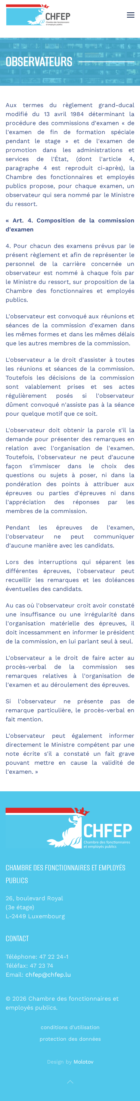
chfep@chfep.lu (48, 974)
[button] (130, 15)
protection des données (70, 1039)
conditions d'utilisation (70, 1027)
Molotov (83, 1062)
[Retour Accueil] (39, 15)
